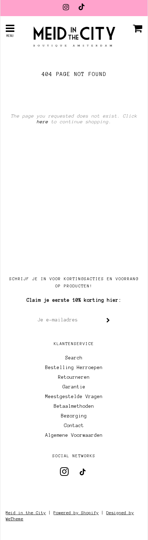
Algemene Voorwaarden (74, 435)
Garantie (74, 387)
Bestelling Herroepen (74, 367)
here (42, 121)
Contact (74, 425)
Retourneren (74, 377)
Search (74, 357)
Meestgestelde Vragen (74, 396)
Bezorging (74, 416)
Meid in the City (26, 513)
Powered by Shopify (76, 513)
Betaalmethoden (74, 406)
